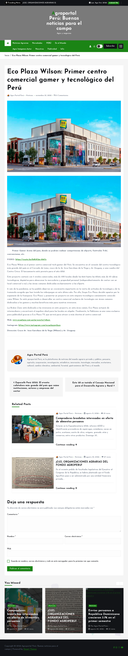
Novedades (37, 46)
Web (9, 552)
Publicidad (52, 52)
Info (62, 52)
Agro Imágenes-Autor (22, 52)
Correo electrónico (73, 539)
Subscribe (110, 49)
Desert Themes (30, 652)
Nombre (11, 539)
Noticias (29, 98)
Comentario (13, 517)
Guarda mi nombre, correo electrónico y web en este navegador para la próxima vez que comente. (55, 564)
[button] (118, 586)
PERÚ (48, 46)
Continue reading (65, 448)
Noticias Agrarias (20, 46)
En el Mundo (60, 46)
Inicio (7, 58)
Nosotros (40, 52)
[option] (23, 613)
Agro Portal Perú (17, 98)
